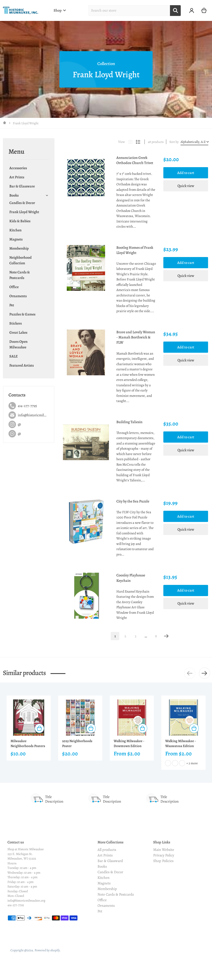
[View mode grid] (130, 142)
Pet (11, 305)
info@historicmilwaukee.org (26, 900)
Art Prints (16, 177)
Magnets (16, 239)
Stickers (15, 323)
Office (14, 286)
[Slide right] (204, 673)
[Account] (191, 10)
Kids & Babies (19, 221)
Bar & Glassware (22, 186)
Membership (19, 248)
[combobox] (129, 10)
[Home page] (5, 123)
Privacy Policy (163, 855)
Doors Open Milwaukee (18, 344)
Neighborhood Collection (20, 260)
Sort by (174, 142)
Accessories (18, 167)
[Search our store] (175, 10)
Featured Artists (21, 365)
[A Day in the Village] (182, 763)
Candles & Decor (22, 202)
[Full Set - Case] (168, 763)
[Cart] (204, 10)
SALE (13, 356)
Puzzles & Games (22, 314)
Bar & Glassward (110, 860)
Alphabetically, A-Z (193, 142)
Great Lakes (18, 332)
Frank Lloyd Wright (24, 211)
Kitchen (15, 230)
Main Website (163, 849)
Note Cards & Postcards (19, 275)
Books (14, 195)
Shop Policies (163, 860)
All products (107, 849)
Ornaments (18, 295)
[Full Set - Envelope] (175, 763)
